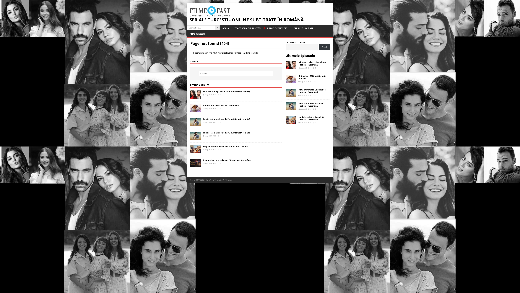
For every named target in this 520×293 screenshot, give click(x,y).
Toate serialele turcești (247, 28)
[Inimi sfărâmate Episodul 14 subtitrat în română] (195, 124)
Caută (324, 47)
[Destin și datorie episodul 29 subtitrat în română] (195, 165)
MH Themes (227, 180)
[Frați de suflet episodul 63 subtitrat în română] (195, 152)
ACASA (225, 28)
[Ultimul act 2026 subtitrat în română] (195, 110)
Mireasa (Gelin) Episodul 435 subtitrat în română (226, 91)
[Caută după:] (236, 73)
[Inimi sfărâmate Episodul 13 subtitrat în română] (195, 138)
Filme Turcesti (197, 34)
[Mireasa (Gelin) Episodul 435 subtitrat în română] (195, 97)
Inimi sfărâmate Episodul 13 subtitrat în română (226, 132)
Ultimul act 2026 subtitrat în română (221, 105)
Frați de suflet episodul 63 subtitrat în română (225, 146)
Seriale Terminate (303, 28)
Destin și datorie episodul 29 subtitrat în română (227, 160)
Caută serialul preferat (295, 42)
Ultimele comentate (277, 28)
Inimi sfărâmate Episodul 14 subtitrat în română (226, 119)
